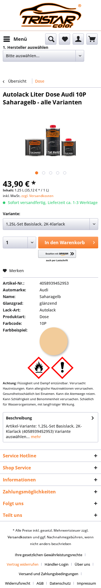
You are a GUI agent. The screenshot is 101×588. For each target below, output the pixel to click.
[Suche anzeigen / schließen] (50, 39)
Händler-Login (56, 564)
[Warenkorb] (92, 39)
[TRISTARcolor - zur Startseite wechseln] (50, 8)
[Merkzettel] (64, 39)
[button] (57, 256)
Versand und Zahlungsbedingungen (48, 573)
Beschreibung (19, 418)
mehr (35, 436)
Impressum (86, 583)
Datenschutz (60, 583)
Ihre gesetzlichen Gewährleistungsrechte (48, 554)
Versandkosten (20, 537)
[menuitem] (15, 39)
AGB (39, 583)
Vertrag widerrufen (22, 564)
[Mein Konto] (78, 39)
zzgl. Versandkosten (37, 195)
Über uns (82, 564)
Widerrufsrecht (17, 583)
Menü (20, 39)
